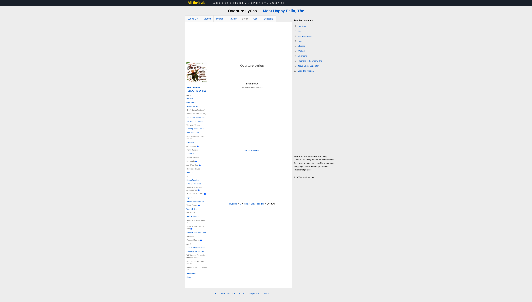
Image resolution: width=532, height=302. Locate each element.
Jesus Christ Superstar (308, 66)
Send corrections (252, 150)
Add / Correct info (222, 293)
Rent (300, 41)
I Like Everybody (192, 217)
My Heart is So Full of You (196, 233)
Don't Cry (189, 173)
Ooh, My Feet (191, 103)
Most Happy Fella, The (283, 11)
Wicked (301, 51)
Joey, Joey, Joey (192, 132)
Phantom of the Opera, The (310, 61)
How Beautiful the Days (195, 201)
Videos (207, 18)
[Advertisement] (238, 43)
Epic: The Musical (306, 71)
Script (245, 18)
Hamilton (302, 26)
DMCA (266, 293)
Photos (219, 18)
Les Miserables (305, 36)
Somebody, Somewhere (195, 118)
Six (299, 31)
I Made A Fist (191, 273)
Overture (189, 99)
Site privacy (253, 293)
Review (232, 18)
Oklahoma (302, 56)
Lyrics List (193, 18)
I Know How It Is (192, 106)
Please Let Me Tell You (195, 251)
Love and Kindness (193, 184)
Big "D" (189, 198)
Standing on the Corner (195, 129)
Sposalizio (190, 154)
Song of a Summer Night (195, 248)
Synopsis (268, 18)
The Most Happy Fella (194, 121)
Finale (188, 277)
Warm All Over (191, 209)
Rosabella (190, 142)
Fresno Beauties (192, 180)
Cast (255, 18)
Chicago (301, 46)
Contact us (239, 293)
